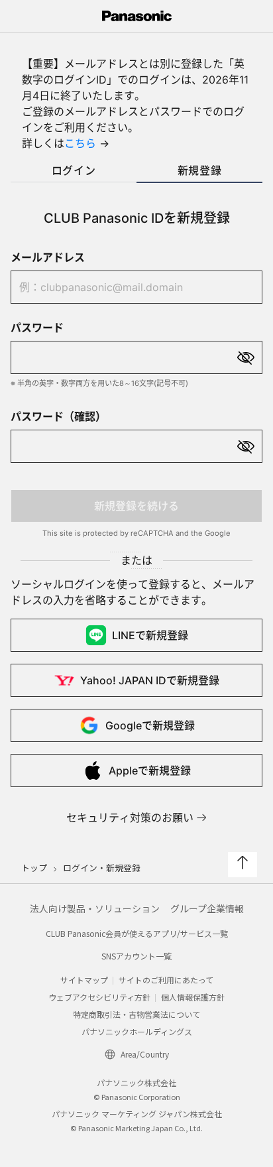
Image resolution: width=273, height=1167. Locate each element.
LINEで (150, 635)
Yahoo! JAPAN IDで (149, 680)
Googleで (150, 725)
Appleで (150, 770)
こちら (80, 143)
